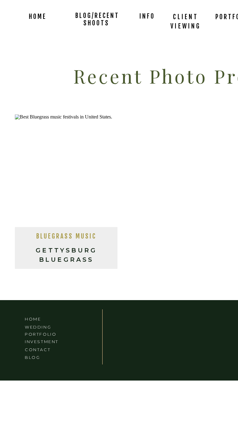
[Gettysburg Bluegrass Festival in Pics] (66, 172)
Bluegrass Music (66, 236)
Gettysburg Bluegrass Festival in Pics (66, 260)
